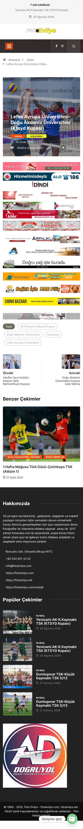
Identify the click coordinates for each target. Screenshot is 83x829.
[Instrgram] (62, 46)
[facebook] (56, 46)
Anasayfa (14, 59)
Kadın (30, 59)
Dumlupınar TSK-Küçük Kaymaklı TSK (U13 (55, 676)
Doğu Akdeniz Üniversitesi (23, 334)
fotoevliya (53, 334)
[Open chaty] (72, 819)
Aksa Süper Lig (55, 457)
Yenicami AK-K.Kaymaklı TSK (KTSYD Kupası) (41, 10)
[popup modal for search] (74, 46)
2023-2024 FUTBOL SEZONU (24, 457)
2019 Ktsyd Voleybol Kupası (37, 326)
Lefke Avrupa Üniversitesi (23, 342)
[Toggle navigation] (9, 46)
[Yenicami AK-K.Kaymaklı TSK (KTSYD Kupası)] (17, 622)
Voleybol (36, 136)
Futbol (40, 615)
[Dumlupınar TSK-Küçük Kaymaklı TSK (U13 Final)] (17, 676)
